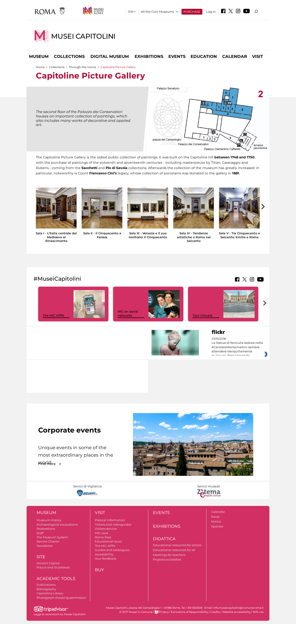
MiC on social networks (128, 313)
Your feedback (105, 558)
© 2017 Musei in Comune (135, 612)
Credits (215, 612)
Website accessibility (236, 612)
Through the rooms (82, 67)
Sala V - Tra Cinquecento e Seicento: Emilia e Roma (239, 235)
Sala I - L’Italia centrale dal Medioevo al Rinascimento (56, 237)
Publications (46, 584)
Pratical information (110, 520)
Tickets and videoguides (113, 524)
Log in (211, 11)
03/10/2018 (237, 347)
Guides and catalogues (112, 550)
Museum (39, 56)
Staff (40, 533)
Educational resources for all (174, 550)
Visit (257, 56)
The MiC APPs (53, 315)
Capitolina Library (50, 593)
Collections (69, 56)
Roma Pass (103, 537)
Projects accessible (167, 559)
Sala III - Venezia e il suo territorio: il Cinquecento (148, 235)
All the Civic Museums (157, 11)
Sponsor (217, 526)
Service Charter (48, 541)
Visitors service (106, 528)
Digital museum (109, 56)
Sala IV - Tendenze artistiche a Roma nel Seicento (194, 237)
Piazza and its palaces (53, 567)
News (215, 516)
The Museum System (52, 537)
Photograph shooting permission (61, 597)
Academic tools (56, 579)
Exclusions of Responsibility (189, 612)
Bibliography (46, 589)
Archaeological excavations (57, 524)
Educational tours (108, 541)
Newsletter (45, 546)
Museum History (49, 520)
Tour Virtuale (202, 315)
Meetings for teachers (169, 555)
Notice (216, 521)
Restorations (46, 528)
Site (41, 557)
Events (176, 56)
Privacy (164, 612)
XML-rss (258, 612)
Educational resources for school (177, 545)
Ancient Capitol (48, 563)
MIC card (101, 533)
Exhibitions (149, 56)
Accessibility (104, 554)
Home (40, 67)
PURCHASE (191, 11)
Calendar (234, 56)
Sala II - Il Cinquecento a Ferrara (102, 235)
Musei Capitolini (83, 36)
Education (204, 56)
